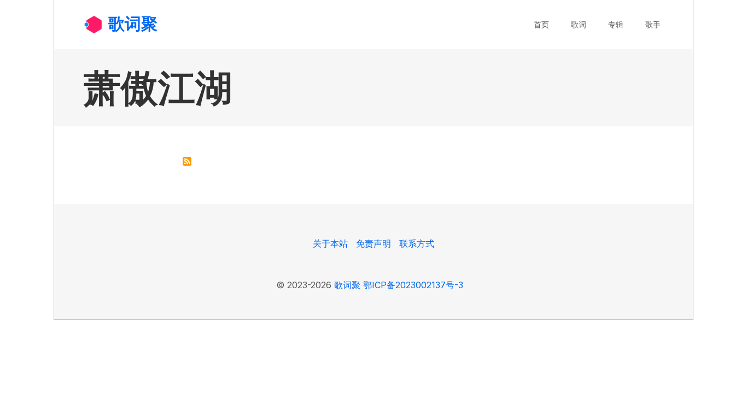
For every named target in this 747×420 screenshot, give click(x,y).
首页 (541, 24)
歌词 (578, 24)
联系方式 (416, 243)
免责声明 (373, 243)
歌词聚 (132, 23)
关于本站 (330, 243)
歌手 (653, 24)
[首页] (93, 24)
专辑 (615, 24)
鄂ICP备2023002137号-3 (413, 284)
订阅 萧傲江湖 (187, 161)
